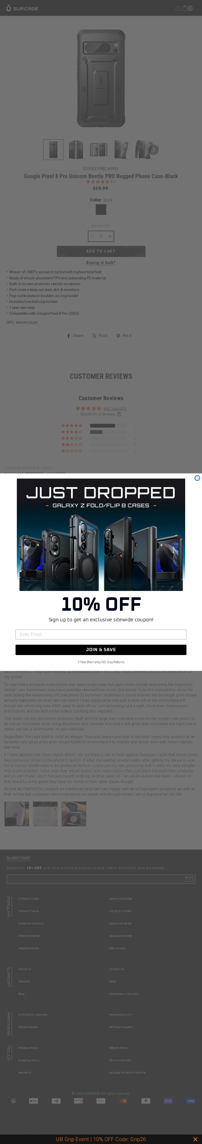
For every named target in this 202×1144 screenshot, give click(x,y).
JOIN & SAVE (101, 649)
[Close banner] (195, 1139)
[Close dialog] (197, 478)
